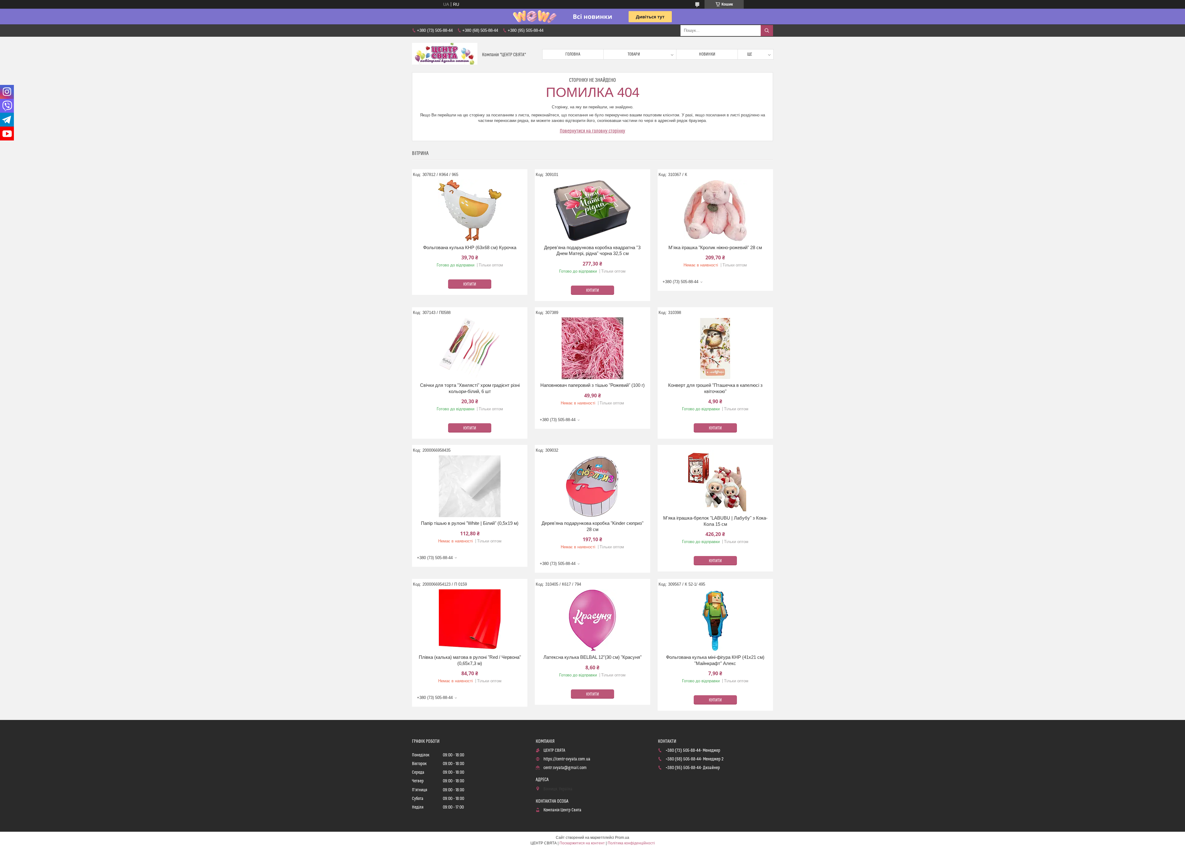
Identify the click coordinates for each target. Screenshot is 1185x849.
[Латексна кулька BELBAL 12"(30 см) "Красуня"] (592, 620)
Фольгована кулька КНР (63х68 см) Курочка (469, 247)
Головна (572, 54)
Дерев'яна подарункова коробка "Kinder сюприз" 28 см (592, 526)
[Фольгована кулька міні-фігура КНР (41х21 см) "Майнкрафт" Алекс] (715, 620)
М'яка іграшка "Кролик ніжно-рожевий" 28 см (715, 247)
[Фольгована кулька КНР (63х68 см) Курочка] (469, 210)
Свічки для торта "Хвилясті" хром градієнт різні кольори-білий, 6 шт (470, 388)
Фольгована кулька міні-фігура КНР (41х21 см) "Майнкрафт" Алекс (715, 660)
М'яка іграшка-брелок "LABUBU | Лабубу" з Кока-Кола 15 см (715, 521)
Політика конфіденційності (631, 843)
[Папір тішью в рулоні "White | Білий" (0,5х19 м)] (469, 486)
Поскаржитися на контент (582, 843)
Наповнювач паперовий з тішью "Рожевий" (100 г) (592, 385)
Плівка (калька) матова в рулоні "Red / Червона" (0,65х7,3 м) (470, 660)
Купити (469, 284)
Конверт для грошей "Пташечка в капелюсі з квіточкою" (715, 388)
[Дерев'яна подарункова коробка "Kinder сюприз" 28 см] (592, 486)
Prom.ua (622, 837)
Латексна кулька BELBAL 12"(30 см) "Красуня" (592, 657)
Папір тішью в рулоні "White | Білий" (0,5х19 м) (469, 523)
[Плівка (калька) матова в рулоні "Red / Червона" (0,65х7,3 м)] (469, 620)
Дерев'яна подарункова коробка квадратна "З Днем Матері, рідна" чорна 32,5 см (592, 250)
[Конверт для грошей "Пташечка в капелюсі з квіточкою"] (715, 348)
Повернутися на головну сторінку (592, 131)
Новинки (707, 54)
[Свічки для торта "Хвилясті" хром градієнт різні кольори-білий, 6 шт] (469, 348)
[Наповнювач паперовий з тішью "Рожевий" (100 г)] (592, 348)
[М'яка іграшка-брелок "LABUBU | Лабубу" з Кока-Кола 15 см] (715, 481)
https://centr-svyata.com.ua (566, 759)
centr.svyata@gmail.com (565, 767)
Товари (634, 54)
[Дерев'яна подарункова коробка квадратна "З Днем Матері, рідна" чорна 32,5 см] (592, 210)
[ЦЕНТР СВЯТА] (444, 54)
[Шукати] (767, 30)
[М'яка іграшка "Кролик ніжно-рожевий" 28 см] (715, 210)
